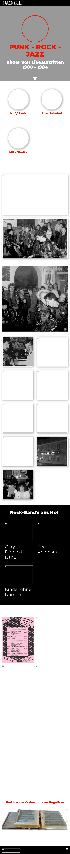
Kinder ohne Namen (18, 592)
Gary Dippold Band (13, 552)
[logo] (12, 3)
